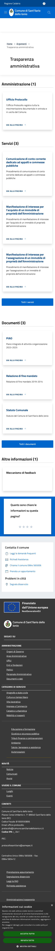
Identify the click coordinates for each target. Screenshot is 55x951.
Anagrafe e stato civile (17, 692)
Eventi (9, 795)
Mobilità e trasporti (15, 715)
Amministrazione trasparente (20, 899)
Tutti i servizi (27, 302)
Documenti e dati (14, 678)
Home (9, 43)
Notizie (9, 769)
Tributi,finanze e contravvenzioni (27, 738)
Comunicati (11, 774)
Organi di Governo (15, 651)
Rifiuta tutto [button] (27, 940)
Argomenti (21, 43)
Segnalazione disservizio (18, 876)
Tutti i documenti (27, 444)
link (11, 928)
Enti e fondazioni (14, 665)
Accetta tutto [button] (27, 934)
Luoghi (9, 791)
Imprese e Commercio (16, 706)
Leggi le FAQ (12, 881)
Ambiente (16, 742)
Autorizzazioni (18, 752)
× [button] (52, 905)
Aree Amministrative (16, 656)
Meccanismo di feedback (21, 472)
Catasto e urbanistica (16, 711)
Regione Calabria (12, 3)
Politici (9, 669)
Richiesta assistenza (16, 885)
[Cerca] (49, 12)
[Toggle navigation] (5, 12)
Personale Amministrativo (18, 674)
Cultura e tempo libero (17, 697)
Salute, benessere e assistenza (26, 747)
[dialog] (27, 926)
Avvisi (9, 778)
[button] (27, 946)
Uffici (8, 660)
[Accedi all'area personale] (44, 3)
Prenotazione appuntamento (20, 872)
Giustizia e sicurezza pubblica (25, 733)
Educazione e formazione (23, 729)
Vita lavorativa (13, 701)
